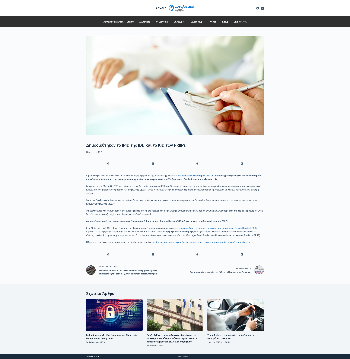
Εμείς (225, 21)
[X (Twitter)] (262, 8)
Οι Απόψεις (144, 21)
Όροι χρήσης (183, 356)
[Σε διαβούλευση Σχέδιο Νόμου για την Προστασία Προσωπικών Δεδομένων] (114, 315)
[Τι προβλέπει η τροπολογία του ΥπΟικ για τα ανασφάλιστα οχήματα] (235, 315)
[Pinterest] (197, 163)
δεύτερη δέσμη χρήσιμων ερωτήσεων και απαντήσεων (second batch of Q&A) (218, 228)
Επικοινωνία (240, 21)
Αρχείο (160, 8)
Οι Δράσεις (196, 21)
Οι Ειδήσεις (162, 21)
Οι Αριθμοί (179, 21)
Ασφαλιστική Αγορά (113, 21)
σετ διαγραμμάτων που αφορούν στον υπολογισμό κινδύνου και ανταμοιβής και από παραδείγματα (201, 242)
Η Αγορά (212, 21)
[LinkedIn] (241, 163)
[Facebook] (257, 8)
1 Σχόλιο (227, 342)
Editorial (131, 21)
